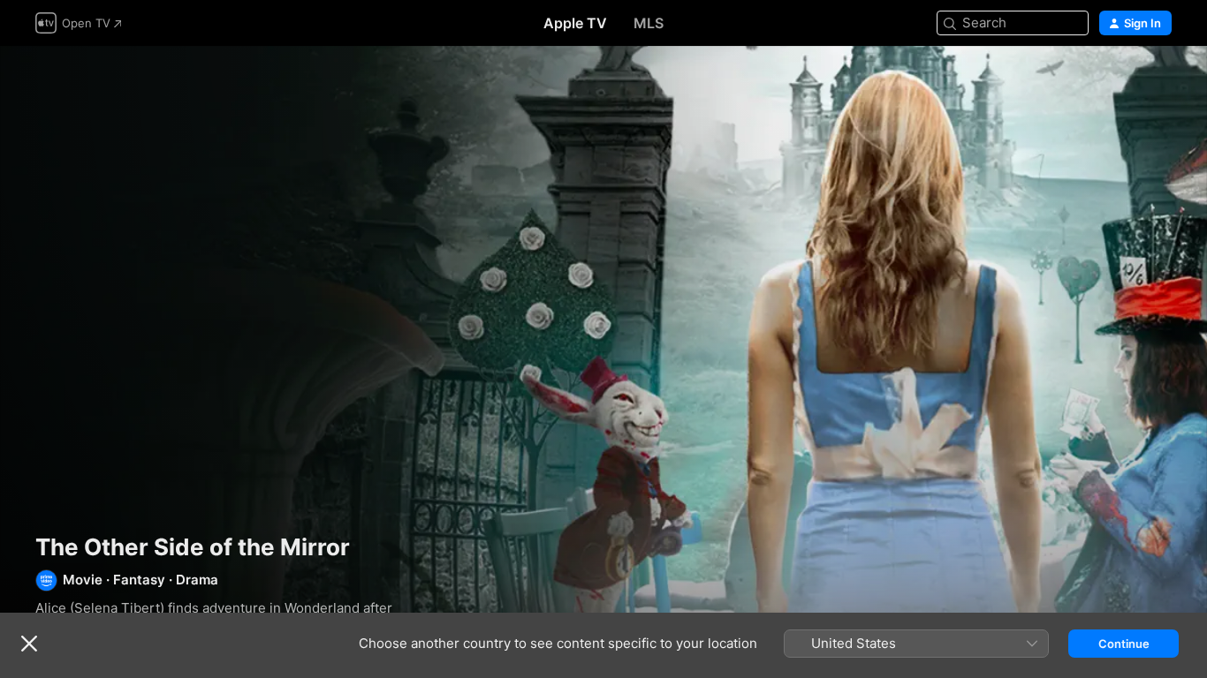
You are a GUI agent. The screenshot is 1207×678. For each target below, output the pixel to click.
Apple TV (575, 23)
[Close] (29, 644)
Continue (1124, 644)
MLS (649, 23)
